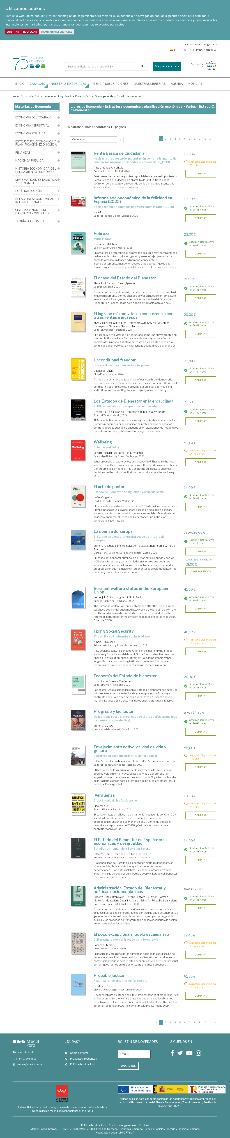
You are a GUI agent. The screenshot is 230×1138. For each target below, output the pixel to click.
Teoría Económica (30, 221)
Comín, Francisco (115, 854)
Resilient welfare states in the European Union (131, 590)
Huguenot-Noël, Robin (129, 597)
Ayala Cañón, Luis (122, 681)
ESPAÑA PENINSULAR (205, 49)
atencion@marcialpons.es (29, 1064)
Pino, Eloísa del (116, 411)
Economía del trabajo (33, 117)
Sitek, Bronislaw (114, 896)
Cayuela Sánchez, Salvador (121, 545)
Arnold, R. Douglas (104, 641)
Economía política (30, 133)
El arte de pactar (109, 486)
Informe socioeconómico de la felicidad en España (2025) (133, 200)
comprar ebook (200, 571)
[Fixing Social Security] (78, 639)
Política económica (31, 191)
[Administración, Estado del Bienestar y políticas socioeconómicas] (78, 896)
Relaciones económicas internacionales (34, 200)
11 (210, 138)
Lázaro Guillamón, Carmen (152, 896)
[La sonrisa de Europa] (78, 540)
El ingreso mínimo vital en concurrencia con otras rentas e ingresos (133, 315)
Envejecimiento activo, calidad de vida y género (130, 749)
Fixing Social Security (114, 631)
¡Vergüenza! (105, 795)
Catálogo (37, 83)
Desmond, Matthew (105, 244)
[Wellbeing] (78, 450)
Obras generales (105, 96)
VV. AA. (98, 212)
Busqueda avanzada (167, 66)
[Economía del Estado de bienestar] (78, 684)
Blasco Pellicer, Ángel (156, 322)
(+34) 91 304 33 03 (26, 1058)
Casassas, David (103, 370)
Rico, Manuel (101, 805)
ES (175, 49)
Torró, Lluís (145, 854)
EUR (185, 49)
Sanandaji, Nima (103, 945)
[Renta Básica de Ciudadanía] (78, 161)
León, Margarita (103, 497)
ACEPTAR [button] (13, 31)
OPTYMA (128, 1132)
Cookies (144, 1125)
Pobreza (101, 233)
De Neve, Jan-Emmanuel (128, 452)
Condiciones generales (122, 1125)
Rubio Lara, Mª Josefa (152, 411)
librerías (149, 83)
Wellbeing (103, 442)
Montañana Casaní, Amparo (122, 900)
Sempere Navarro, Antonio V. (126, 326)
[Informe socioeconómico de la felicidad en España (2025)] (78, 201)
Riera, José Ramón (104, 283)
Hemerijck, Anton (104, 597)
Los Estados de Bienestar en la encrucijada (133, 401)
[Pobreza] (78, 243)
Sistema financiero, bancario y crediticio (32, 212)
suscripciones (109, 83)
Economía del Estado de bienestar (125, 676)
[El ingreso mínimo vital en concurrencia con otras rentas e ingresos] (78, 322)
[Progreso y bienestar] (78, 720)
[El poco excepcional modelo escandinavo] (78, 943)
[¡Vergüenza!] (78, 804)
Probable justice (109, 975)
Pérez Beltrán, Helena (164, 900)
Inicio (21, 83)
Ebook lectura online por (199, 559)
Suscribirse (128, 1065)
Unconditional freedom (115, 360)
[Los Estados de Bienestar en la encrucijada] (78, 409)
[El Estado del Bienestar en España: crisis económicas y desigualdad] (78, 848)
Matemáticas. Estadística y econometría (36, 181)
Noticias (195, 83)
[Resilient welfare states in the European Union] (78, 597)
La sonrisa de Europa (113, 531)
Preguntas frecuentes (83, 1058)
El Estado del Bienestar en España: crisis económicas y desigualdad (131, 841)
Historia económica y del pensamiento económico (35, 170)
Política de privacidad (82, 1064)
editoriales (68, 83)
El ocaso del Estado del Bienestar (125, 278)
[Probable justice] (78, 984)
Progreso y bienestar (114, 711)
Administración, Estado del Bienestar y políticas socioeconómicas (130, 890)
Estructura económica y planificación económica (64, 96)
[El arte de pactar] (78, 496)
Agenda (177, 83)
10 (205, 138)
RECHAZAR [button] (30, 31)
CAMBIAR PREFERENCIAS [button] (56, 31)
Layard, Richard (103, 452)
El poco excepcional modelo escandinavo (131, 934)
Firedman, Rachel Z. (105, 986)
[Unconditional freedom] (78, 369)
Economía (27, 96)
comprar (201, 173)
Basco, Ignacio (126, 283)
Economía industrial (32, 125)
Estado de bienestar (129, 96)
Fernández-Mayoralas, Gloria (121, 761)
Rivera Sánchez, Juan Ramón (110, 322)
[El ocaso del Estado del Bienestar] (78, 286)
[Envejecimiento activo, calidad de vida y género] (78, 755)
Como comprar (79, 1052)
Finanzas (23, 152)
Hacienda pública (29, 160)
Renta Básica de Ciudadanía (119, 153)
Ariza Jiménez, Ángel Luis (108, 167)
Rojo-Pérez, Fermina (163, 761)
